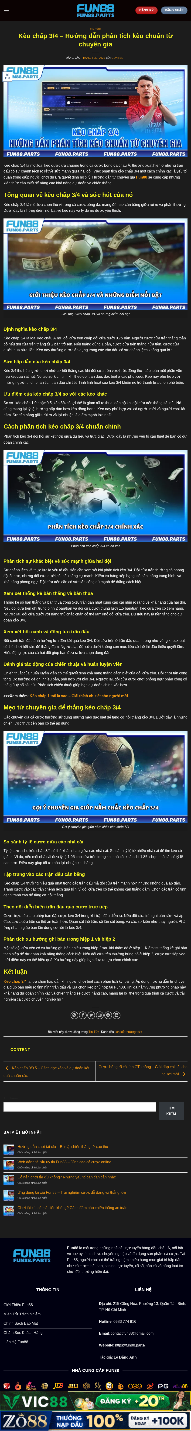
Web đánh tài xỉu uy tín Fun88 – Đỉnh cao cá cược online (64, 1162)
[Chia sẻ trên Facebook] (83, 1015)
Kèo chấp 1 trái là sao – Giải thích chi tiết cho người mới (79, 696)
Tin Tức (95, 29)
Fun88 (141, 177)
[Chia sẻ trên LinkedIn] (116, 1015)
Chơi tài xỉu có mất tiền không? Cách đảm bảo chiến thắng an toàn (72, 1208)
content (118, 57)
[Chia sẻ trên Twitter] (91, 1015)
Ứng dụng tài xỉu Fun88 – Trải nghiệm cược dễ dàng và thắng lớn (71, 1192)
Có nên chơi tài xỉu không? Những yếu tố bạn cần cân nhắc (66, 1177)
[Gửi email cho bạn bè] (100, 1015)
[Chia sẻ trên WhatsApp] (74, 1015)
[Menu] (6, 10)
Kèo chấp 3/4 (15, 981)
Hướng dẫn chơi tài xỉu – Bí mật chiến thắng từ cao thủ (62, 1147)
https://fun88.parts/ (130, 1345)
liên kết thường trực (128, 1032)
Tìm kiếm (10, 1098)
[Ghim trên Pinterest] (108, 1015)
